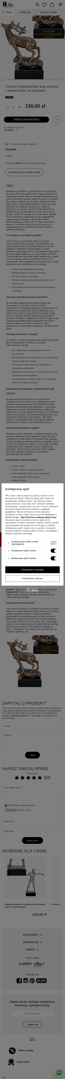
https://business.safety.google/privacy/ (39, 517)
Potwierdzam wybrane (32, 578)
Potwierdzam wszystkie (32, 569)
